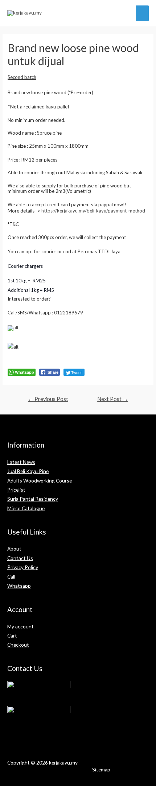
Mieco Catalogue (26, 508)
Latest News (21, 462)
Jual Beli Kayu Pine (28, 471)
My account (20, 626)
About (14, 548)
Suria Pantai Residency (32, 499)
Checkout (18, 645)
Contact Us (20, 558)
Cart (12, 635)
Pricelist (16, 490)
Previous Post (48, 399)
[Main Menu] (142, 13)
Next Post (112, 399)
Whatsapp (19, 586)
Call (11, 576)
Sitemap (101, 769)
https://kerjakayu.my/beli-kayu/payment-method (93, 211)
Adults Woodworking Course (39, 480)
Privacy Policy (22, 567)
